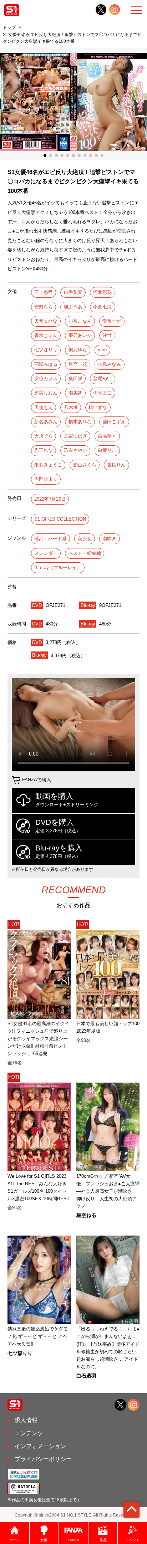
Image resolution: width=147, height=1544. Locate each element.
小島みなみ (109, 364)
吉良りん (116, 464)
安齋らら (43, 307)
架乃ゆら (78, 349)
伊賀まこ (102, 392)
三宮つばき (75, 436)
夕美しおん (45, 392)
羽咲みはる (45, 364)
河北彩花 (102, 292)
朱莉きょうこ (48, 464)
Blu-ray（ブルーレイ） (57, 567)
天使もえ (43, 407)
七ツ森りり (45, 349)
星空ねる (86, 1215)
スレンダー (45, 553)
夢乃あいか (80, 335)
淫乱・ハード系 (50, 538)
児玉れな (43, 450)
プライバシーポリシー (43, 1459)
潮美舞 (75, 392)
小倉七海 (102, 307)
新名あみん (45, 421)
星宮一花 (78, 364)
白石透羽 (86, 1375)
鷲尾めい (102, 378)
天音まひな (45, 321)
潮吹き (109, 538)
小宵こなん (80, 321)
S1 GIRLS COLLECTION (60, 519)
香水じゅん (45, 335)
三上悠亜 (43, 292)
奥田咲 (75, 378)
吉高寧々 (107, 436)
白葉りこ (107, 450)
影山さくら (84, 464)
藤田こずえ (114, 421)
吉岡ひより (45, 479)
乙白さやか (75, 450)
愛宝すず (111, 321)
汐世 (107, 335)
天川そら (43, 436)
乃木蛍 (71, 407)
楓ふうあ (73, 307)
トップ (9, 27)
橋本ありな (80, 421)
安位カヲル (45, 378)
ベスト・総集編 (85, 553)
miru (102, 349)
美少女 (85, 538)
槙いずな (97, 407)
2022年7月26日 (50, 499)
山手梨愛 (73, 292)
